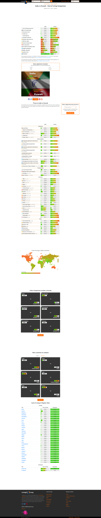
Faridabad (24, 460)
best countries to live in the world (43, 60)
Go (51, 1)
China (67, 494)
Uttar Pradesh (49, 494)
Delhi (23, 409)
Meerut (23, 449)
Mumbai (23, 411)
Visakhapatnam (25, 444)
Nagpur (23, 434)
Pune (23, 422)
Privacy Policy (77, 517)
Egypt (67, 504)
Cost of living (63, 1)
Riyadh (47, 506)
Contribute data (70, 113)
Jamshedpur (24, 454)
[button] (29, 99)
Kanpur (23, 423)
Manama (48, 504)
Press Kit (23, 508)
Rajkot (23, 436)
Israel (67, 502)
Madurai (23, 453)
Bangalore (24, 413)
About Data (71, 517)
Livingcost (55, 8)
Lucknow (23, 427)
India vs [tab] (37, 355)
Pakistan (67, 506)
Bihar (47, 497)
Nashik (23, 462)
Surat (23, 420)
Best (68, 1)
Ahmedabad (24, 416)
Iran (67, 499)
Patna (23, 442)
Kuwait (55, 4)
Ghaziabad (24, 433)
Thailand (68, 497)
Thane (23, 445)
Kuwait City (24, 468)
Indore (23, 438)
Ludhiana (23, 451)
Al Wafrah (24, 470)
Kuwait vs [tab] (43, 355)
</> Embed (35, 99)
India (52, 4)
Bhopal (23, 447)
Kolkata (23, 425)
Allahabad (24, 458)
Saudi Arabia (68, 501)
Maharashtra (48, 496)
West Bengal (48, 499)
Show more (40, 335)
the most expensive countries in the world (43, 57)
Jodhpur (23, 456)
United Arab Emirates (70, 496)
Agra (23, 440)
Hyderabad (24, 414)
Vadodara (24, 431)
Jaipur (23, 429)
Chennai (23, 418)
